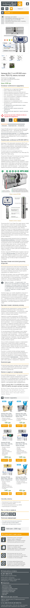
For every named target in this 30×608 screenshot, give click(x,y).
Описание (4, 125)
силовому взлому (24, 133)
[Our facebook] (6, 514)
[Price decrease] (3, 120)
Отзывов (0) (21, 125)
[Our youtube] (2, 514)
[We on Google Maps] (14, 514)
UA (2, 9)
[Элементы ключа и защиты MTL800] (15, 207)
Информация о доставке (8, 591)
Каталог (8, 13)
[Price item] (11, 120)
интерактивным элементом (8, 239)
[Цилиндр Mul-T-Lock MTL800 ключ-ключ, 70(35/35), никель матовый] (15, 39)
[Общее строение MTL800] (15, 181)
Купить (22, 120)
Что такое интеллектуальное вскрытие (12, 521)
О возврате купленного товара (9, 588)
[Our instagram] (10, 514)
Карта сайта (5, 593)
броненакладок (14, 356)
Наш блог (4, 594)
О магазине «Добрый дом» (8, 590)
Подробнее (4, 425)
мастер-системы (11, 253)
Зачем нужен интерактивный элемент (11, 524)
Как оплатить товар (7, 587)
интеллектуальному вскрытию (8, 133)
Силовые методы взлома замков (10, 522)
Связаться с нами (6, 585)
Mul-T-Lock (12, 78)
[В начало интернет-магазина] (2, 17)
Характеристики (12, 125)
